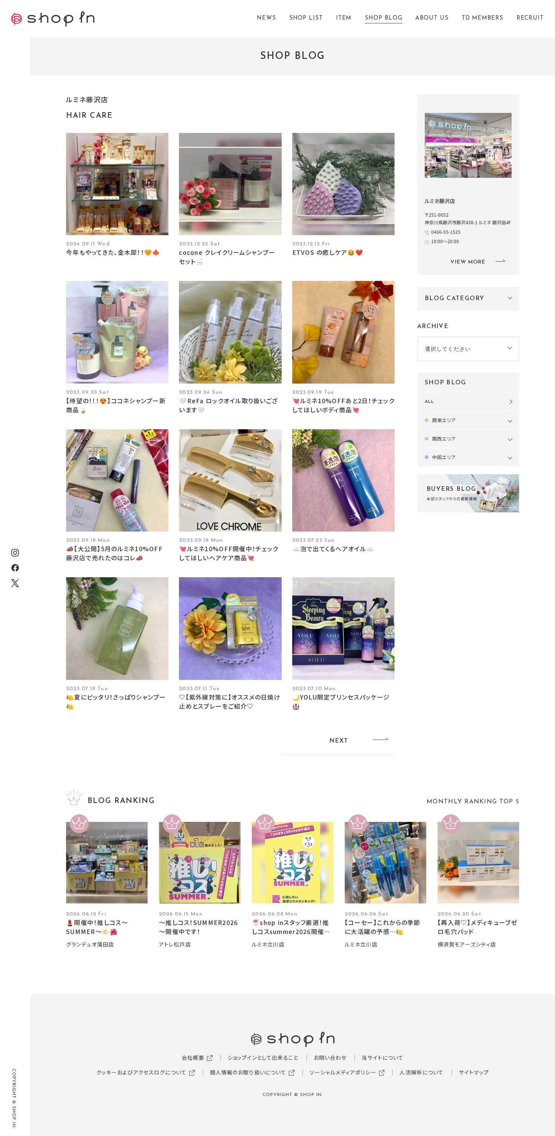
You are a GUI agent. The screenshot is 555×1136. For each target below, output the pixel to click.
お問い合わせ (330, 1057)
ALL (429, 401)
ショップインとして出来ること (263, 1057)
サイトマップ (474, 1072)
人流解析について (421, 1072)
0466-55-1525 (446, 231)
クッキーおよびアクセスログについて (141, 1072)
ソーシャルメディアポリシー (343, 1072)
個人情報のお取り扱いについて (248, 1072)
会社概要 (193, 1057)
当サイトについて (383, 1057)
